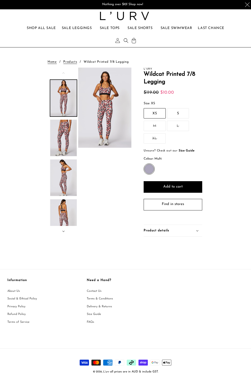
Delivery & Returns (99, 306)
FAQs (90, 322)
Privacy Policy (16, 306)
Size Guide (94, 314)
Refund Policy (16, 314)
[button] (77, 28)
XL (159, 140)
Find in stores (173, 204)
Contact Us (94, 291)
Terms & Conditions (100, 298)
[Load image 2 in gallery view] (63, 137)
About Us (13, 291)
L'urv (106, 371)
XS (154, 113)
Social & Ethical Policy (22, 298)
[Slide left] (63, 73)
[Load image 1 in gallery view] (63, 98)
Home (52, 61)
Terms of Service (18, 322)
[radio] (149, 169)
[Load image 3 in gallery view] (63, 177)
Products (70, 61)
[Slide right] (63, 231)
